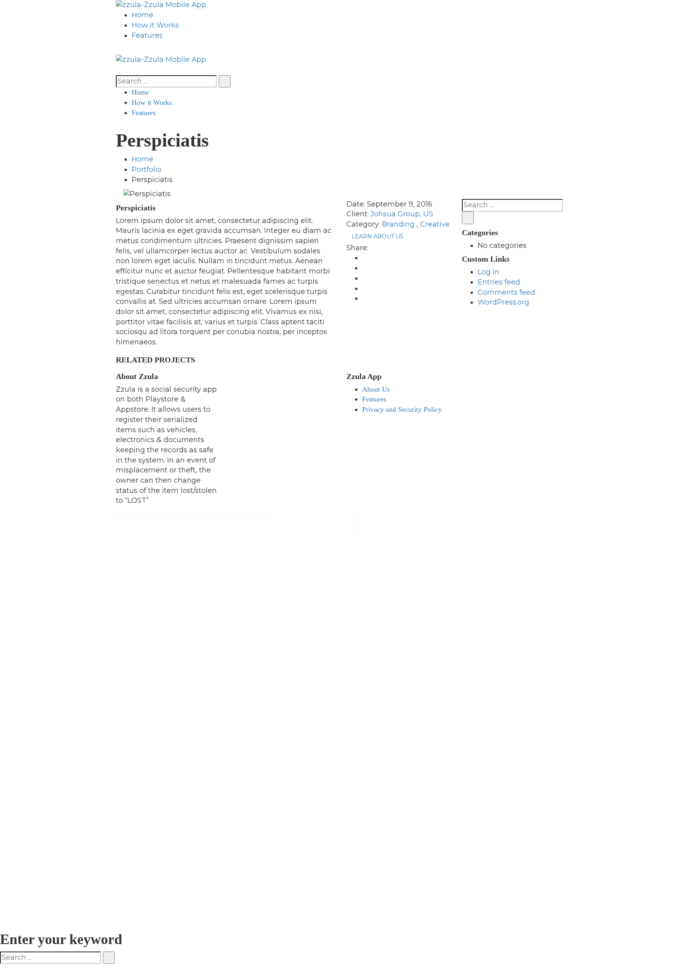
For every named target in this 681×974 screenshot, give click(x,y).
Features (374, 399)
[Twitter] (365, 524)
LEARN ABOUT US (378, 236)
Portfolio (147, 169)
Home (142, 159)
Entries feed (499, 282)
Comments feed (506, 292)
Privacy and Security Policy (402, 409)
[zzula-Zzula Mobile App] (161, 4)
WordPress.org (503, 302)
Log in (488, 272)
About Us (376, 389)
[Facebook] (365, 514)
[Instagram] (365, 535)
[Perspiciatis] (118, 193)
